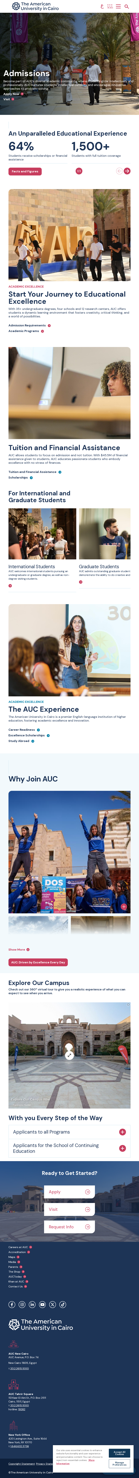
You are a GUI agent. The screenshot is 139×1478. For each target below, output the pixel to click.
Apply (55, 1192)
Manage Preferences (119, 1463)
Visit (53, 1209)
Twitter (52, 1304)
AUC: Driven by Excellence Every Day (38, 962)
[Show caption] (124, 906)
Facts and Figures (25, 171)
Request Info (61, 1227)
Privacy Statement (47, 1464)
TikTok (62, 1304)
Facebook (11, 1304)
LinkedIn (32, 1304)
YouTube (42, 1304)
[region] (93, 1459)
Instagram (22, 1304)
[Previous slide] (119, 171)
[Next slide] (127, 171)
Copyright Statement (21, 1464)
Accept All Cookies (119, 1453)
